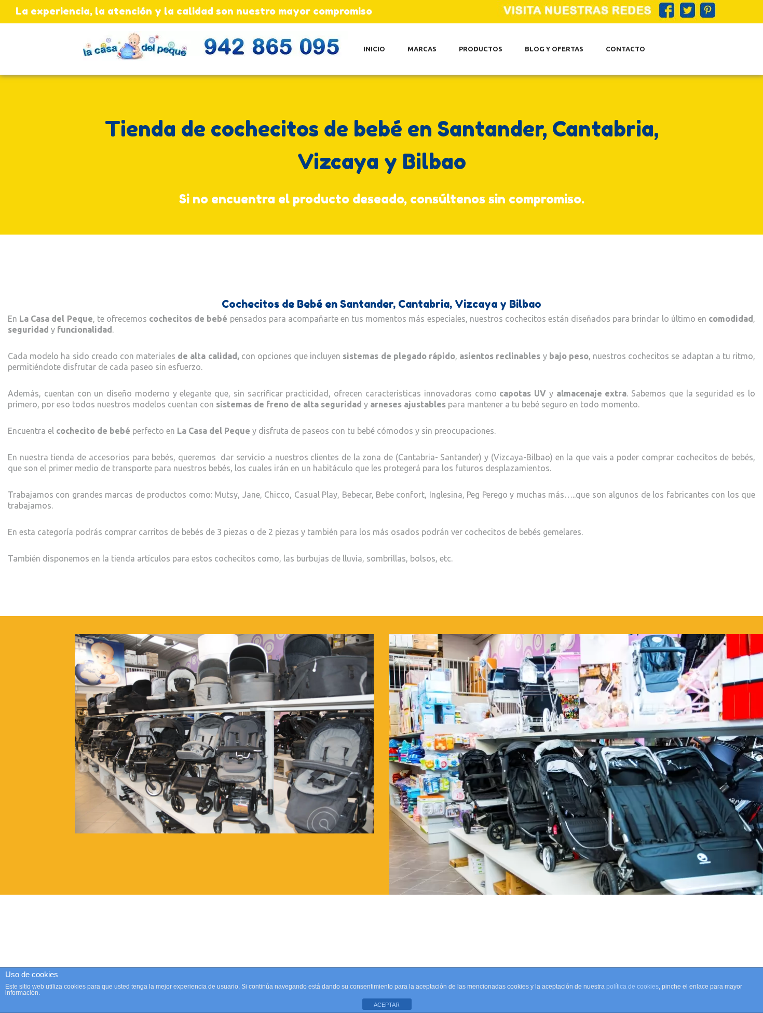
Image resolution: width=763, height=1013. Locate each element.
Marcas (422, 48)
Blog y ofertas (554, 48)
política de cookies (632, 986)
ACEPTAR (387, 1005)
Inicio (374, 48)
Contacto (625, 48)
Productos (480, 48)
